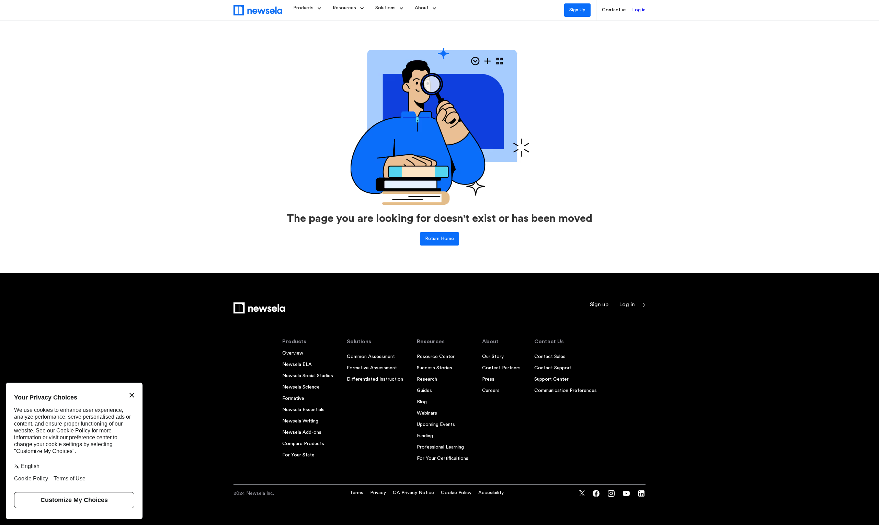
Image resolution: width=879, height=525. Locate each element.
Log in (639, 10)
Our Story (493, 356)
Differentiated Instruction (375, 379)
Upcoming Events (436, 424)
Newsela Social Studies (307, 375)
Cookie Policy (456, 492)
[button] (307, 8)
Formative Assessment (372, 368)
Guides (424, 390)
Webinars (427, 413)
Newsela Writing (300, 421)
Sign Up (577, 10)
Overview (292, 353)
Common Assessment (371, 356)
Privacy (378, 492)
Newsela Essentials (303, 409)
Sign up (599, 304)
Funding (425, 435)
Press (488, 379)
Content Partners (501, 368)
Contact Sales (550, 356)
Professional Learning (440, 447)
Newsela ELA (297, 364)
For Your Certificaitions (442, 458)
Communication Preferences (565, 390)
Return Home (439, 238)
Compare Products (303, 443)
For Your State (298, 455)
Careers (491, 390)
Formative (293, 398)
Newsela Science (301, 387)
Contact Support (553, 368)
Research (427, 379)
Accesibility (491, 492)
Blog (422, 401)
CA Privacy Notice (413, 492)
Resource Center (436, 356)
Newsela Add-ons (301, 432)
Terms (356, 492)
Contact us (614, 10)
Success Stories (434, 368)
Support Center (551, 379)
